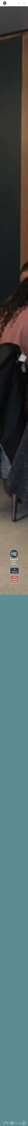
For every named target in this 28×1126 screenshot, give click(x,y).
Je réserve (14, 570)
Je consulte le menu (15, 579)
